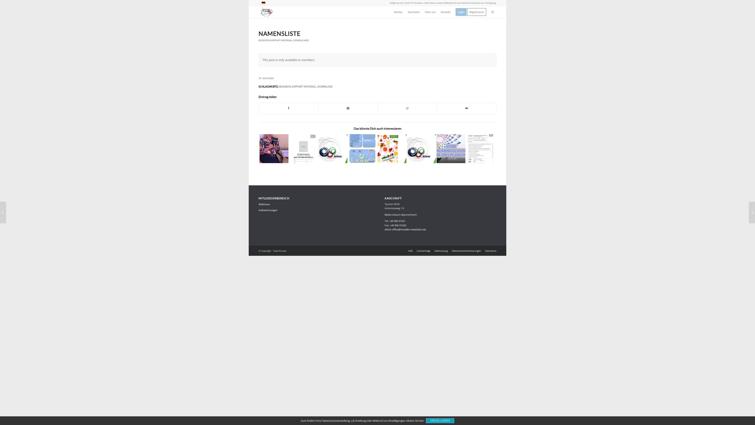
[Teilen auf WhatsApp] (407, 108)
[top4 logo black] (266, 12)
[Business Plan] (362, 148)
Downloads (301, 40)
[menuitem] (398, 12)
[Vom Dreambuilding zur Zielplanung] (450, 148)
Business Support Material (275, 40)
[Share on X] (348, 108)
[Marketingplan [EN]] (333, 148)
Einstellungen (440, 420)
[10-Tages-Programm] (480, 148)
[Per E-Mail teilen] (466, 108)
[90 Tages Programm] (303, 148)
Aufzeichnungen (268, 210)
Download (325, 86)
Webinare (264, 204)
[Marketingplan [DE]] (421, 148)
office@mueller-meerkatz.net (409, 229)
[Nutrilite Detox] (392, 148)
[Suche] (492, 12)
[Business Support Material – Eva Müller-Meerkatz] (274, 148)
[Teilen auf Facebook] (288, 108)
